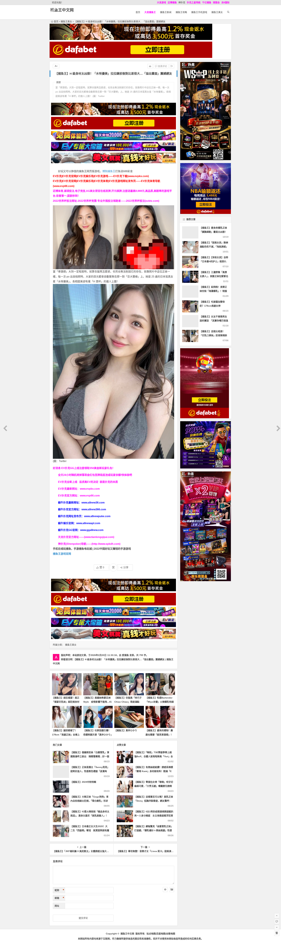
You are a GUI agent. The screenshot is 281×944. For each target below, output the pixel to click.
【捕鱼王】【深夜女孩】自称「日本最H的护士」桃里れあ (214, 261)
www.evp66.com (90, 495)
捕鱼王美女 (217, 12)
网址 (57, 905)
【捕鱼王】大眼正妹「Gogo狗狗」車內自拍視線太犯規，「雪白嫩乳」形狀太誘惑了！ (89, 800)
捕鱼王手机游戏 (199, 12)
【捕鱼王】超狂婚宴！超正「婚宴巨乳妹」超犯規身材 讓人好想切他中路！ (65, 701)
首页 (138, 12)
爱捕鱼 (125, 655)
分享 (125, 567)
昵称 (59, 890)
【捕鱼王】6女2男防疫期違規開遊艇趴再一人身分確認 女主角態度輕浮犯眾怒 (153, 815)
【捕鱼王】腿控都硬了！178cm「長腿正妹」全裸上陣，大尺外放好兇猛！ (66, 734)
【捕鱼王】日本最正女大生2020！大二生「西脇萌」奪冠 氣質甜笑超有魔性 (89, 830)
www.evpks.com (90, 488)
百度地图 (160, 933)
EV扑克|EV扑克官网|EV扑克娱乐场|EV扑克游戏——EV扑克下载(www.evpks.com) (101, 176)
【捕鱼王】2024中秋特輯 (83, 782)
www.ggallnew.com (91, 530)
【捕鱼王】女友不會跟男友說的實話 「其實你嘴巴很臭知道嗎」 (214, 320)
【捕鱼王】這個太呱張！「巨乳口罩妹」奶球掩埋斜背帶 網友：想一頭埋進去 (213, 335)
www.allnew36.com (93, 502)
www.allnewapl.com (88, 523)
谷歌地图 (170, 933)
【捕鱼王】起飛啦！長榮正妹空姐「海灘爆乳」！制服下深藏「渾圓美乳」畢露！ (213, 291)
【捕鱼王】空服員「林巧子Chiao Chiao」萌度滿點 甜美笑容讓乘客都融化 (128, 701)
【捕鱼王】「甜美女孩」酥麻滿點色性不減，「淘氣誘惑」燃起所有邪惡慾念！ (214, 246)
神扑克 (181, 2)
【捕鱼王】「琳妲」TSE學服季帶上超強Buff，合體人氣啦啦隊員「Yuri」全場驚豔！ (153, 756)
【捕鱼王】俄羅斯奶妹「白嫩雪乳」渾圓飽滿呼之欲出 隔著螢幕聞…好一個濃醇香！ (89, 756)
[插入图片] (171, 889)
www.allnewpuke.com (97, 516)
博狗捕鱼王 (108, 171)
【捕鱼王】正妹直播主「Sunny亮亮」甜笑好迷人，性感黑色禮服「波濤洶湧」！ (89, 771)
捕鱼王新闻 (165, 12)
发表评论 (162, 66)
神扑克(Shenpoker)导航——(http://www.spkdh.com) (89, 543)
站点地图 (151, 933)
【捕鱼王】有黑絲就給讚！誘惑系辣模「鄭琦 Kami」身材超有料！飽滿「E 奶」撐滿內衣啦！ (153, 771)
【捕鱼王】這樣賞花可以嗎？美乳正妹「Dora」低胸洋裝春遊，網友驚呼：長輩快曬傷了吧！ (153, 800)
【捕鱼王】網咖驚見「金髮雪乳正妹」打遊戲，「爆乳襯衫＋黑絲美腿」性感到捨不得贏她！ (153, 830)
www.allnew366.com (93, 509)
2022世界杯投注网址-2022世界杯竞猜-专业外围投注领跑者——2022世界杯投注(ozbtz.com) (106, 200)
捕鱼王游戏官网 (62, 553)
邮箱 (59, 898)
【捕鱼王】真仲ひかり (125, 730)
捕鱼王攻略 (181, 12)
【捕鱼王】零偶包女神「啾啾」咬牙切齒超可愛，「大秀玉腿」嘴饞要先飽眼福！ (153, 786)
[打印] (150, 66)
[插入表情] (165, 889)
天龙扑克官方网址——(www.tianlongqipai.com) (86, 537)
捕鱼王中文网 (62, 10)
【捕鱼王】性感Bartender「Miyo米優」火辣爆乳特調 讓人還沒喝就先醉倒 (161, 701)
